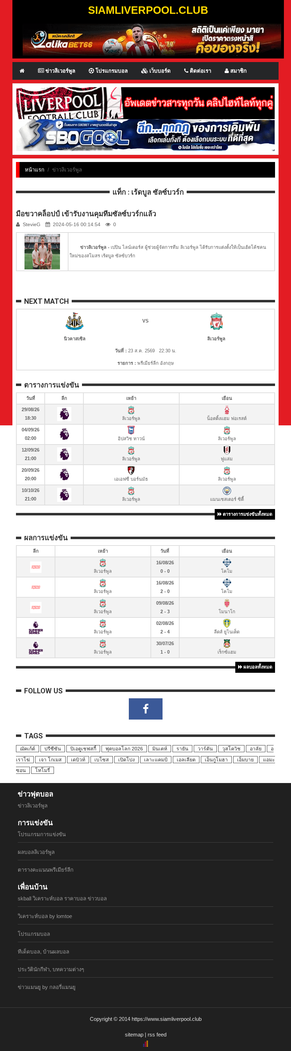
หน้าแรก (34, 170)
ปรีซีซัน (52, 748)
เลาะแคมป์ (156, 759)
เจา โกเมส (50, 759)
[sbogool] (145, 135)
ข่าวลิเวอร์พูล (59, 71)
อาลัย (256, 748)
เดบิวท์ (78, 759)
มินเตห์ (159, 748)
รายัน (182, 748)
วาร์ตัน (205, 748)
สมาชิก (238, 71)
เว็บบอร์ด (159, 71)
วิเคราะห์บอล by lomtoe (45, 916)
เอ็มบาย (245, 759)
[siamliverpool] (145, 103)
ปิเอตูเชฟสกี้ (83, 748)
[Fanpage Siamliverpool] (146, 709)
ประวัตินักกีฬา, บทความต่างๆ (51, 969)
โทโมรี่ (42, 770)
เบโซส (101, 759)
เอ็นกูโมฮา (216, 759)
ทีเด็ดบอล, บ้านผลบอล (43, 952)
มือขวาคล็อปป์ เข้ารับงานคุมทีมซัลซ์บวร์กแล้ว (86, 213)
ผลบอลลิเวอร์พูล (36, 852)
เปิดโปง (126, 759)
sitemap (134, 1035)
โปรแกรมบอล (111, 71)
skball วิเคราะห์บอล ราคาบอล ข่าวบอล (62, 898)
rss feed (157, 1035)
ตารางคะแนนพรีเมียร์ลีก (45, 870)
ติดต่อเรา (199, 71)
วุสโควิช (231, 748)
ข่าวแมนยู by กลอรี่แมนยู (47, 987)
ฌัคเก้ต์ (27, 748)
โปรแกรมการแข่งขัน (42, 834)
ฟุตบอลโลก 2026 (124, 748)
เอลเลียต (186, 759)
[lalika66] (152, 39)
